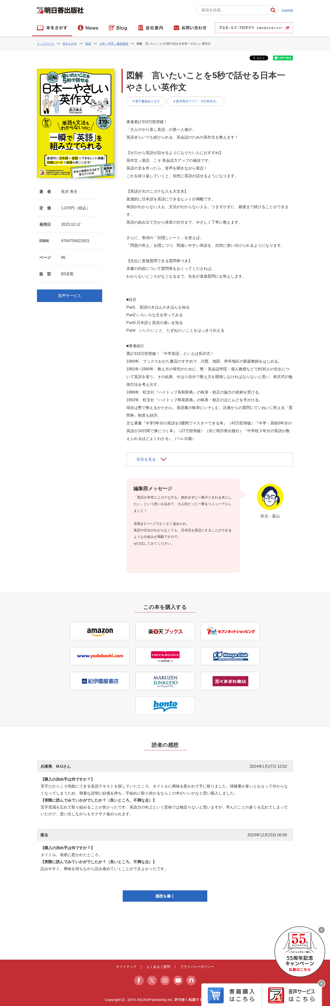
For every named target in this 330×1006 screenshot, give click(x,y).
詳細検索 (287, 10)
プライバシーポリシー (197, 967)
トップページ (45, 43)
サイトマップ (126, 967)
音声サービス (69, 296)
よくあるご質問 (158, 967)
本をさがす (70, 43)
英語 (88, 43)
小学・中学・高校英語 (113, 43)
